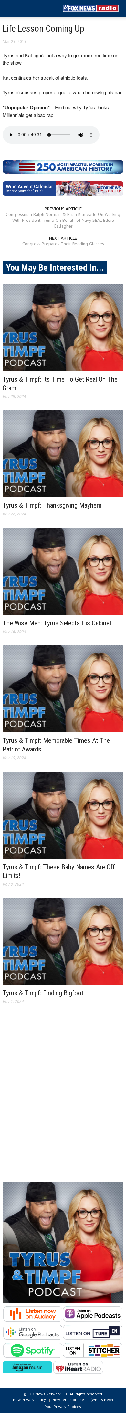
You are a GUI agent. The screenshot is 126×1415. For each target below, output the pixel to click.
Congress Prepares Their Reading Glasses (63, 244)
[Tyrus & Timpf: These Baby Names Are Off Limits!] (63, 815)
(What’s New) (101, 1399)
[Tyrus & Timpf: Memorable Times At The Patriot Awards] (63, 689)
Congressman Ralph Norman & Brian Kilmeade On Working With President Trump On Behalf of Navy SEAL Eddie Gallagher (63, 220)
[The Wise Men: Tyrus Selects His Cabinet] (63, 571)
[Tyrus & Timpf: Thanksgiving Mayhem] (63, 454)
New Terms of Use (68, 1399)
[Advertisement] (63, 1098)
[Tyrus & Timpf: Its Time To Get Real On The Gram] (63, 327)
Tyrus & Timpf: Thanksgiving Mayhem (52, 505)
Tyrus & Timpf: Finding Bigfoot (43, 993)
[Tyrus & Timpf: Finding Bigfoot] (63, 941)
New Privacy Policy (29, 1399)
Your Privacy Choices (63, 1406)
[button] (24, 9)
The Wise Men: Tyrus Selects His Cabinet (57, 623)
